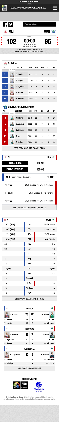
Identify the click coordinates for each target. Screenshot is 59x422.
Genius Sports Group (38, 386)
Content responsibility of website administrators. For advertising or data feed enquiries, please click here (29, 398)
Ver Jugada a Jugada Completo (29, 207)
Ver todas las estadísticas (29, 298)
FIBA (20, 386)
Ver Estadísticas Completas (29, 148)
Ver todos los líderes (29, 368)
